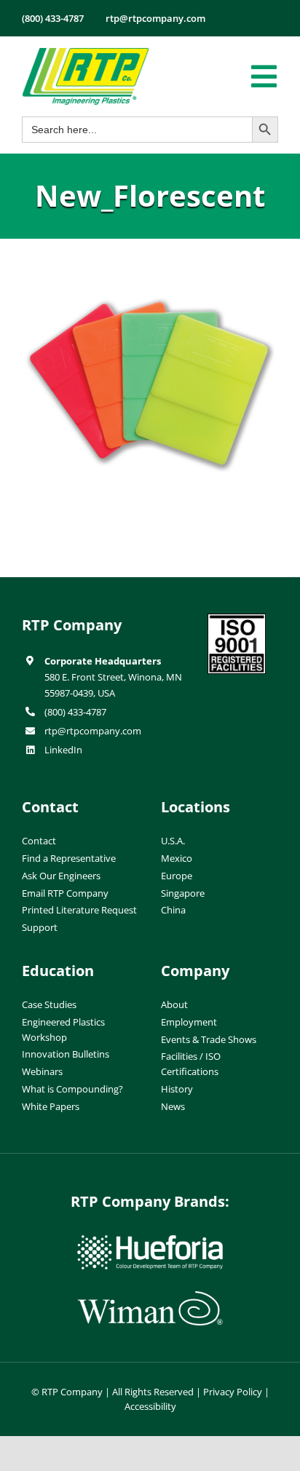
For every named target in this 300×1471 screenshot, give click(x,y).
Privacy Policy (232, 1391)
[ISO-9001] (237, 619)
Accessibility (150, 1406)
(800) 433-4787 (75, 711)
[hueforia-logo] (150, 1241)
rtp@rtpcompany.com (92, 730)
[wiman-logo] (150, 1297)
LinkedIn (63, 749)
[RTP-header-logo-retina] (85, 53)
